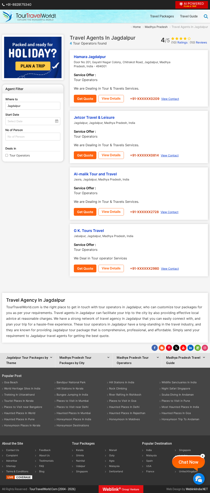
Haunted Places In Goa (176, 413)
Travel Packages (162, 16)
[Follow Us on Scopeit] (198, 348)
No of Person (14, 130)
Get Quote (85, 99)
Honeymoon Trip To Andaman (180, 419)
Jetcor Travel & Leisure (94, 117)
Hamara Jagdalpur (90, 57)
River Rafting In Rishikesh (125, 394)
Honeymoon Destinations (73, 425)
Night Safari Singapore (176, 388)
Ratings (179, 42)
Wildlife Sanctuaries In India (179, 382)
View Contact (170, 98)
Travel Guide (189, 16)
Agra (111, 460)
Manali (113, 450)
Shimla (80, 455)
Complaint (12, 455)
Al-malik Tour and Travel (95, 174)
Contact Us (12, 450)
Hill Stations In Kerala (70, 388)
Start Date (12, 114)
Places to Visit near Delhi (72, 407)
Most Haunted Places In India (180, 407)
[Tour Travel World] (29, 16)
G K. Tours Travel (89, 230)
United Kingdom (188, 471)
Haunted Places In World (19, 413)
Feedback (45, 450)
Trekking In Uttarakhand (19, 394)
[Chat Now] (199, 479)
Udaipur (80, 466)
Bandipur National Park (71, 382)
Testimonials (46, 460)
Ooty (112, 455)
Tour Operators (19, 155)
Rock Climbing (118, 388)
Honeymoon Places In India (74, 419)
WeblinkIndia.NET (197, 489)
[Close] (202, 456)
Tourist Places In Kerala (18, 400)
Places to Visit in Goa (122, 400)
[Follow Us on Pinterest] (169, 348)
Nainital (80, 460)
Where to (11, 99)
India (149, 450)
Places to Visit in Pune (176, 400)
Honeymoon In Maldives (124, 419)
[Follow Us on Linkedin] (190, 348)
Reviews (198, 42)
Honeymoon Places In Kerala (22, 425)
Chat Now (188, 462)
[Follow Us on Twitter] (176, 348)
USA (148, 466)
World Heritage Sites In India (22, 388)
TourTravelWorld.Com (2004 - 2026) (52, 489)
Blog (41, 471)
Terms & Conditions (17, 471)
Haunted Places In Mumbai (74, 413)
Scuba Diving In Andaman (178, 394)
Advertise (11, 460)
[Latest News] (162, 348)
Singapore (82, 471)
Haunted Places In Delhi (124, 407)
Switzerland (116, 471)
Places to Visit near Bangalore (23, 407)
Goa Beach (11, 382)
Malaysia (114, 466)
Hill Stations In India (121, 382)
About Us (44, 455)
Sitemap (11, 466)
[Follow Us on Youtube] (183, 348)
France (150, 471)
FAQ (41, 466)
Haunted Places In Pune (19, 419)
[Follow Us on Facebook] (155, 348)
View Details (111, 98)
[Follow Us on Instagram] (205, 348)
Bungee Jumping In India (72, 394)
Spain (149, 460)
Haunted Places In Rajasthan (127, 413)
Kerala (79, 450)
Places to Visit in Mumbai (73, 400)
